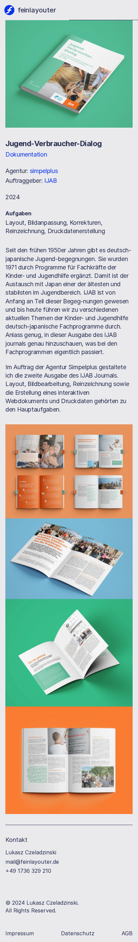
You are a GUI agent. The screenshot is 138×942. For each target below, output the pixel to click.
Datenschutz (77, 933)
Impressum (19, 933)
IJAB (50, 180)
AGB (127, 933)
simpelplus (44, 170)
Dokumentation (26, 154)
